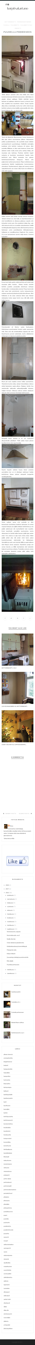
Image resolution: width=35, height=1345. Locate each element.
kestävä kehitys (8, 1124)
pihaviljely (6, 1204)
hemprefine (7, 1076)
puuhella (7, 25)
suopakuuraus (8, 1266)
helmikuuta (10, 969)
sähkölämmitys (8, 1277)
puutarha (6, 1233)
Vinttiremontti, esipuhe (14, 931)
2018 (7, 885)
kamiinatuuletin (8, 1098)
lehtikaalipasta (8, 1149)
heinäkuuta (10, 914)
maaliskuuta (10, 929)
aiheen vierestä (8, 1054)
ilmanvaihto (7, 1083)
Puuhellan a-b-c (15, 1002)
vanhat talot (7, 1299)
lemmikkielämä (8, 1153)
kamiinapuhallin (8, 1094)
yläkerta (6, 1321)
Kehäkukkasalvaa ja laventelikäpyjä (17, 946)
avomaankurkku (8, 1058)
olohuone (6, 1167)
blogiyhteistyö (8, 1061)
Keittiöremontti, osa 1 (9, 668)
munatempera (8, 1164)
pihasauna (7, 1200)
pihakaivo (6, 1197)
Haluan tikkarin (11, 953)
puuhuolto (7, 1222)
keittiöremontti (10, 22)
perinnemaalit (8, 1186)
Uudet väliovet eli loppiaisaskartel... (14, 744)
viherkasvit (7, 1303)
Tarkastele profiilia (9, 838)
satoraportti (7, 1248)
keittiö (5, 1113)
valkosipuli (7, 1295)
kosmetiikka (7, 1142)
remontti (18, 28)
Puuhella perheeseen (13, 964)
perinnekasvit (8, 1182)
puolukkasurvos (8, 1211)
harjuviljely (7, 1072)
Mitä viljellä (10, 961)
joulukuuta (10, 895)
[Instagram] (8, 4)
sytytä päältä (7, 1273)
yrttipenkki (7, 1325)
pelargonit (7, 1175)
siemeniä (6, 1259)
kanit (5, 1102)
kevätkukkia (7, 1127)
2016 (7, 892)
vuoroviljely (7, 1317)
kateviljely (6, 1109)
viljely (5, 1306)
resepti (6, 1241)
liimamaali (6, 1157)
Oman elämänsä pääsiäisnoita (15, 942)
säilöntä (6, 1281)
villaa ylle (6, 1310)
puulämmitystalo (26, 25)
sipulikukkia (7, 1262)
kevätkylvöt (7, 1131)
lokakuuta (10, 903)
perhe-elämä (7, 1178)
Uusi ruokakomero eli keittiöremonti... (15, 706)
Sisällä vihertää (11, 939)
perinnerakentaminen (24, 22)
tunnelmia (6, 1288)
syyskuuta (10, 906)
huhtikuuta (10, 925)
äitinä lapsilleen (8, 1328)
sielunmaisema (8, 1255)
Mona (11, 826)
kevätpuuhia (7, 1135)
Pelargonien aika (11, 950)
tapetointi (7, 1284)
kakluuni (6, 1091)
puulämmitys (15, 25)
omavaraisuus (8, 1171)
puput (5, 1215)
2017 (7, 889)
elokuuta (10, 910)
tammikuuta (10, 973)
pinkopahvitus (8, 1208)
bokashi (6, 1065)
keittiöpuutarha (8, 1116)
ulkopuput (7, 1292)
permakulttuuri (8, 1193)
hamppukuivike (8, 1069)
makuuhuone (7, 1160)
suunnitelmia (7, 1270)
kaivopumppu (7, 1087)
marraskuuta (11, 899)
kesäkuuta (10, 918)
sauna (5, 1252)
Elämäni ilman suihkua (17, 1022)
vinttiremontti (8, 1314)
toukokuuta (10, 921)
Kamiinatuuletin (16, 992)
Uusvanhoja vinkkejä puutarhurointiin (17, 957)
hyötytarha (7, 1080)
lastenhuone (7, 1145)
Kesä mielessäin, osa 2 (13, 935)
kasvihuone (7, 1105)
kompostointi (7, 1138)
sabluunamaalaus (9, 1244)
